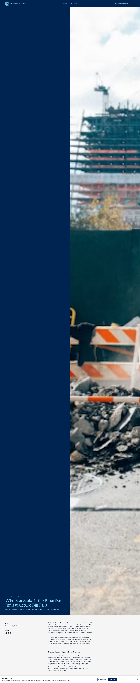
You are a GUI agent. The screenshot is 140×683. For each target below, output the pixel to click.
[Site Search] (131, 4)
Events (70, 3)
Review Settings (102, 679)
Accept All (112, 679)
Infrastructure (14, 597)
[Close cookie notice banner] (137, 679)
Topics (65, 3)
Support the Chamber (121, 3)
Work (75, 3)
